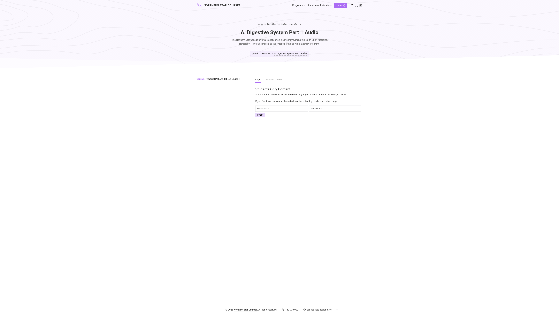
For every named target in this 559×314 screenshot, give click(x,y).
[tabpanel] (308, 102)
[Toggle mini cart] (360, 5)
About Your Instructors (319, 5)
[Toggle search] (352, 5)
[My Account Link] (356, 5)
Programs (297, 5)
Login (339, 5)
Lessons (266, 53)
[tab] (258, 80)
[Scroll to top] (337, 310)
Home (255, 53)
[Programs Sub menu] (304, 5)
